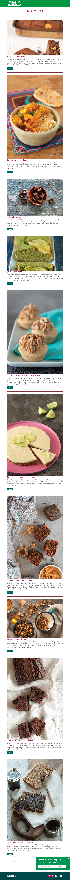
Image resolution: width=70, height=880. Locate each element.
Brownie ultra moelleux (16, 56)
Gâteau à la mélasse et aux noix (19, 580)
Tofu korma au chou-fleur (17, 160)
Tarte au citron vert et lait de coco (21, 477)
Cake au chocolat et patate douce (20, 740)
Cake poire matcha (14, 271)
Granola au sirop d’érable (17, 639)
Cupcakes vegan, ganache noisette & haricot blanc (27, 375)
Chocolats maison (14, 217)
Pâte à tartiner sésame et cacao (20, 842)
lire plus (10, 68)
